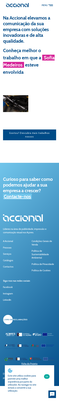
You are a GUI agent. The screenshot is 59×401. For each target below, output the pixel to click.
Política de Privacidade (43, 264)
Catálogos (8, 260)
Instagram (8, 293)
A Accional (8, 241)
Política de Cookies (41, 270)
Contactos (8, 266)
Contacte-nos (17, 196)
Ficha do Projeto (29, 363)
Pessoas (7, 247)
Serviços (7, 254)
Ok (47, 376)
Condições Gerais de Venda (42, 243)
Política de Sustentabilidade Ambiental (40, 254)
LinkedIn (7, 300)
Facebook (8, 287)
